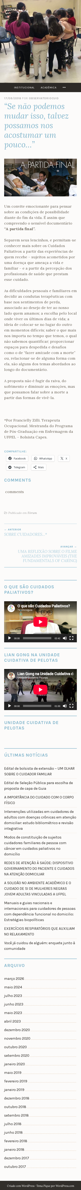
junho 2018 (13, 1132)
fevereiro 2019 (15, 1081)
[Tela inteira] (71, 638)
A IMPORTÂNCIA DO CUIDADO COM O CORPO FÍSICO (39, 800)
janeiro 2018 (14, 1149)
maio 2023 (13, 1012)
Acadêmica (48, 87)
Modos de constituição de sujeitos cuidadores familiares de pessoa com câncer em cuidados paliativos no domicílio (35, 845)
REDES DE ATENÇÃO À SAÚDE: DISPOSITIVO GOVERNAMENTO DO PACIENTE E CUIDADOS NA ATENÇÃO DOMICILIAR (39, 868)
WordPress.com (65, 1186)
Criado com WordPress (20, 1186)
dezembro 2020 (17, 1030)
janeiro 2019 (14, 1089)
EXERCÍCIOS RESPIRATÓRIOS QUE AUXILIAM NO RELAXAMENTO (39, 931)
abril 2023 (12, 1021)
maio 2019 (12, 1072)
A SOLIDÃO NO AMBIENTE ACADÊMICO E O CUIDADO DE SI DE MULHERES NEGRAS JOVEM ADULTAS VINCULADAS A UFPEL (37, 888)
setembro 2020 (16, 1055)
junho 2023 (13, 1004)
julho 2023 (13, 995)
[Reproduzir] (9, 638)
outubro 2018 (15, 1107)
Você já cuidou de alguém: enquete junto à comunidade (39, 946)
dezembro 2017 (16, 1158)
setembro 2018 (16, 1115)
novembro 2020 (17, 1038)
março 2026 (14, 978)
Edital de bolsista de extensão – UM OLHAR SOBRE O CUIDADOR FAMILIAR (39, 771)
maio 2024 (13, 987)
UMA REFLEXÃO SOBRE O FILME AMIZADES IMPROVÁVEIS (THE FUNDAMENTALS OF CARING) (47, 554)
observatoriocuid (44, 98)
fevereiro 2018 (15, 1141)
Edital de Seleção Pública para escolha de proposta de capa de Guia (38, 786)
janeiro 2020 (14, 1064)
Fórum (32, 513)
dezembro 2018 (16, 1098)
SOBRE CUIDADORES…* (25, 532)
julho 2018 (12, 1124)
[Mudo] (65, 638)
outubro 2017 (15, 1166)
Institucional (24, 87)
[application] (40, 621)
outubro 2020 (15, 1047)
